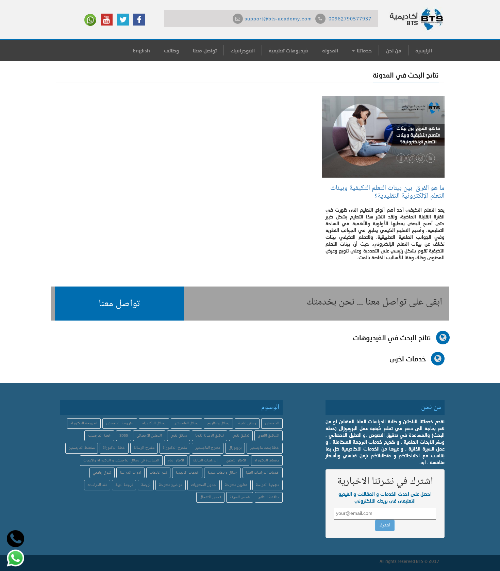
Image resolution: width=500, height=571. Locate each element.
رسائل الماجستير (186, 423)
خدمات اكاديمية (187, 472)
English (141, 50)
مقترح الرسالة (144, 448)
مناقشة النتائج (268, 497)
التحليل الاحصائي (149, 435)
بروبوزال (235, 448)
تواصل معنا (205, 50)
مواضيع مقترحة (170, 485)
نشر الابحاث (158, 472)
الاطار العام (176, 460)
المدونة (330, 50)
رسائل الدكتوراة (154, 423)
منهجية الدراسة (267, 485)
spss (123, 435)
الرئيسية (423, 50)
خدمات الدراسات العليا (262, 472)
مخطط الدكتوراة (266, 460)
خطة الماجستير (99, 435)
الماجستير (272, 423)
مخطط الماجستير (82, 448)
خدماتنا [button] (363, 50)
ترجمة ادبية (124, 485)
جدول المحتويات (203, 485)
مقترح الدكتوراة (175, 448)
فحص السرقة (240, 497)
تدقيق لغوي (240, 435)
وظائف (171, 50)
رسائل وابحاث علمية (222, 472)
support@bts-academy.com (278, 19)
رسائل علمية (247, 423)
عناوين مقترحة (236, 485)
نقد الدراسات (97, 485)
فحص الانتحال (210, 497)
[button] (119, 304)
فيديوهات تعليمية (288, 50)
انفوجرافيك (243, 50)
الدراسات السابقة (205, 460)
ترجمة (145, 485)
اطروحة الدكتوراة (83, 423)
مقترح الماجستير (207, 448)
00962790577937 (350, 19)
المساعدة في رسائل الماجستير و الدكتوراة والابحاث (121, 460)
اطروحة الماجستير (120, 423)
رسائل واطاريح (218, 423)
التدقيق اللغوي (268, 435)
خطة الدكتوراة (114, 448)
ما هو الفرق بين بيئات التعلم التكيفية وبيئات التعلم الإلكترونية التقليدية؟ (387, 192)
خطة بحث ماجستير (264, 448)
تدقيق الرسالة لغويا (209, 435)
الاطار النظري (236, 460)
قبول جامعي (102, 472)
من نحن (393, 50)
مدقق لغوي (178, 435)
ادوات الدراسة (130, 472)
